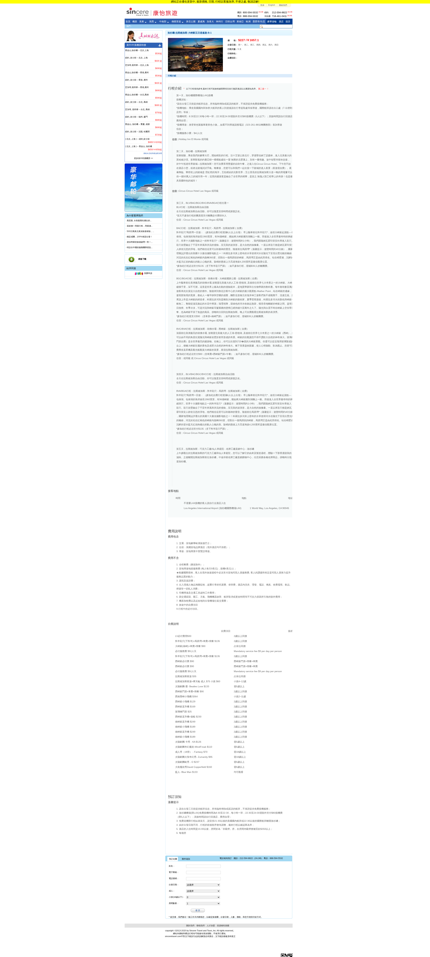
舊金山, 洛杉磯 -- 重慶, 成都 (137, 124)
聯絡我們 (283, 5)
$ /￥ (248, 40)
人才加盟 (211, 925)
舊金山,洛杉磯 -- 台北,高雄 (137, 95)
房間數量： (174, 903)
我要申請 (147, 273)
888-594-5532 (250, 16)
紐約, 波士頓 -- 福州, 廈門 (136, 117)
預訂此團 (173, 859)
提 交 (198, 910)
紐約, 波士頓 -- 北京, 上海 (136, 58)
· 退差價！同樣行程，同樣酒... (139, 226)
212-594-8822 (279, 12)
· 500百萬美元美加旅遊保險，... (140, 231)
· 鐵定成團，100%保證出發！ (139, 237)
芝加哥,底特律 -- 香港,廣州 (137, 87)
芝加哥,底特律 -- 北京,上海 (137, 65)
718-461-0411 (279, 16)
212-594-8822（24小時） (251, 858)
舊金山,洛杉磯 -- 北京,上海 (137, 50)
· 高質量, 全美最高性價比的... (139, 220)
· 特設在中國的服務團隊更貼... (139, 247)
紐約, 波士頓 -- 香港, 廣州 (136, 80)
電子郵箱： (174, 872)
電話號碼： (174, 878)
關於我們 (190, 925)
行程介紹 (174, 88)
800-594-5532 (250, 12)
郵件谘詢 (186, 859)
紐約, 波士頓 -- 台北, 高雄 (136, 102)
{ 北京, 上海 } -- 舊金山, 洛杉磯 (138, 146)
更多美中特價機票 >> (143, 158)
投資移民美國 (223, 925)
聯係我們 (201, 925)
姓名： (172, 866)
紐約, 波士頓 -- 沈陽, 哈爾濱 (137, 131)
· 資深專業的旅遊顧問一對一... (139, 242)
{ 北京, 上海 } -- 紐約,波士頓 (137, 139)
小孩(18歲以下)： (177, 897)
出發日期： (174, 884)
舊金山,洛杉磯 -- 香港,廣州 (137, 72)
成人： (172, 891)
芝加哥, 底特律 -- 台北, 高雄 (137, 109)
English (271, 5)
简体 (262, 5)
